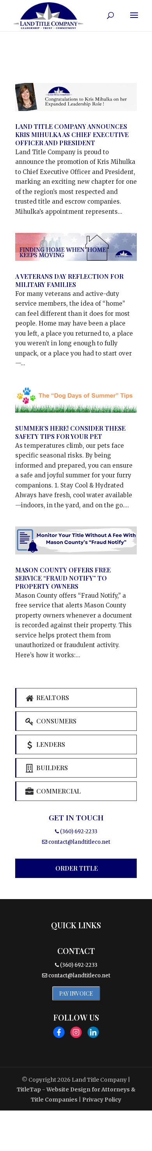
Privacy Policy (101, 1099)
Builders (51, 768)
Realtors (52, 697)
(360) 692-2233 (78, 831)
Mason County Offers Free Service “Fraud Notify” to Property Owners (63, 578)
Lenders (50, 744)
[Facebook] (59, 1034)
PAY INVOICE (76, 993)
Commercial (58, 791)
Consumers (55, 721)
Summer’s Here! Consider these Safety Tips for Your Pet (70, 432)
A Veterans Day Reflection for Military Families (69, 280)
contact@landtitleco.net (79, 842)
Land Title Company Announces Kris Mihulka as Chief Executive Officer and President (72, 134)
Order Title (76, 868)
